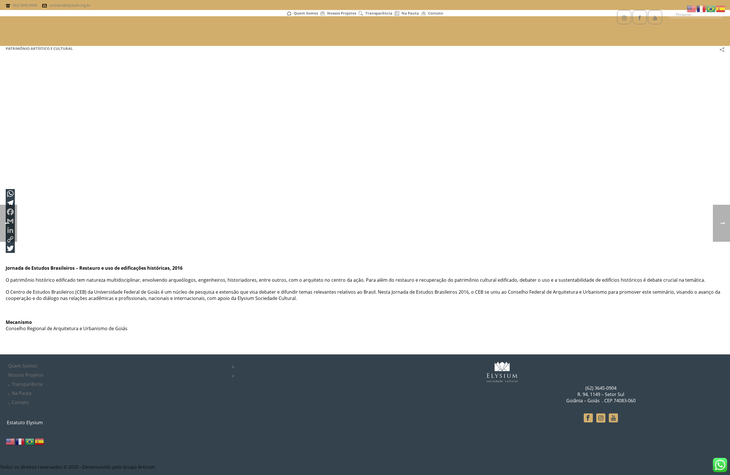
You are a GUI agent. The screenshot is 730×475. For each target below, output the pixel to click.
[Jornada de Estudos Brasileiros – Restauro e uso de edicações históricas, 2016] (162, 126)
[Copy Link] (365, 239)
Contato (435, 13)
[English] (10, 441)
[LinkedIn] (365, 230)
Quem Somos (306, 13)
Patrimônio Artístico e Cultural (39, 48)
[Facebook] (365, 211)
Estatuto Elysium (24, 422)
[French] (20, 441)
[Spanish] (39, 441)
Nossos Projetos (341, 13)
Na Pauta (410, 13)
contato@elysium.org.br (69, 5)
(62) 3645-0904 (25, 5)
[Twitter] (365, 248)
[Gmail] (365, 221)
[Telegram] (365, 202)
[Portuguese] (30, 441)
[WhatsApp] (365, 193)
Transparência (378, 13)
